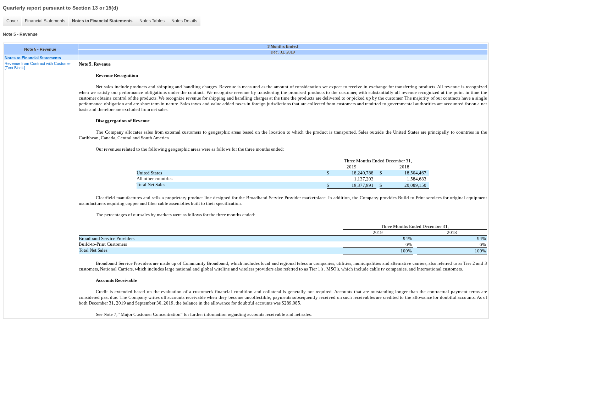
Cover (12, 20)
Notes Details (184, 20)
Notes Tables (152, 20)
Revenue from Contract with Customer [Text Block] (38, 65)
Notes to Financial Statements (102, 20)
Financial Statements (45, 20)
